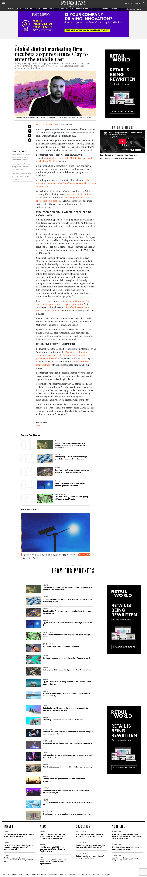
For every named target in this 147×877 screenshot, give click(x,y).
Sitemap (72, 874)
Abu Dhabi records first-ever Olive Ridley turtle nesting (67, 767)
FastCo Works (135, 9)
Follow (128, 3)
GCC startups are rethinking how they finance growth (67, 658)
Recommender (82, 9)
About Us (63, 874)
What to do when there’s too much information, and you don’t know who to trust (68, 733)
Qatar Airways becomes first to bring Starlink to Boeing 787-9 (68, 804)
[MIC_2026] (73, 22)
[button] (21, 562)
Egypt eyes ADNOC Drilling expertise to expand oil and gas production (67, 683)
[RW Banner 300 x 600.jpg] (122, 83)
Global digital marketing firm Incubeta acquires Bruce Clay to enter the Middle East (51, 54)
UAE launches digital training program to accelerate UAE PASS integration (67, 756)
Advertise (6, 874)
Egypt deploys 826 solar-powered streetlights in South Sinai (67, 624)
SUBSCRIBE (115, 9)
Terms (27, 874)
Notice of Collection (39, 874)
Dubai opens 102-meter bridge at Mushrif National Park (67, 670)
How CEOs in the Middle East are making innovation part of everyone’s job (67, 792)
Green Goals (48, 9)
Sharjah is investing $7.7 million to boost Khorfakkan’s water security (66, 695)
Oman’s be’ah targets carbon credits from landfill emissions (64, 780)
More (38, 426)
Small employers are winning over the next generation (67, 814)
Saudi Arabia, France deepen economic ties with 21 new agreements (21, 176)
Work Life (28, 9)
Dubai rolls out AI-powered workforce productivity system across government (65, 709)
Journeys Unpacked (65, 9)
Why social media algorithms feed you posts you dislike (67, 744)
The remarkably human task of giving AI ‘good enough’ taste (67, 636)
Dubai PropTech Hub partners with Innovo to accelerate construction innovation (21, 157)
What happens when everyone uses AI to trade (64, 720)
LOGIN (137, 3)
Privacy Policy (17, 874)
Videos (94, 9)
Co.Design (9, 9)
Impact (37, 9)
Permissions (53, 874)
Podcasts (103, 9)
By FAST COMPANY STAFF (47, 125)
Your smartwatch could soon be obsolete (61, 646)
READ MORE (83, 555)
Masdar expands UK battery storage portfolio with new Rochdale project (21, 166)
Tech (19, 9)
